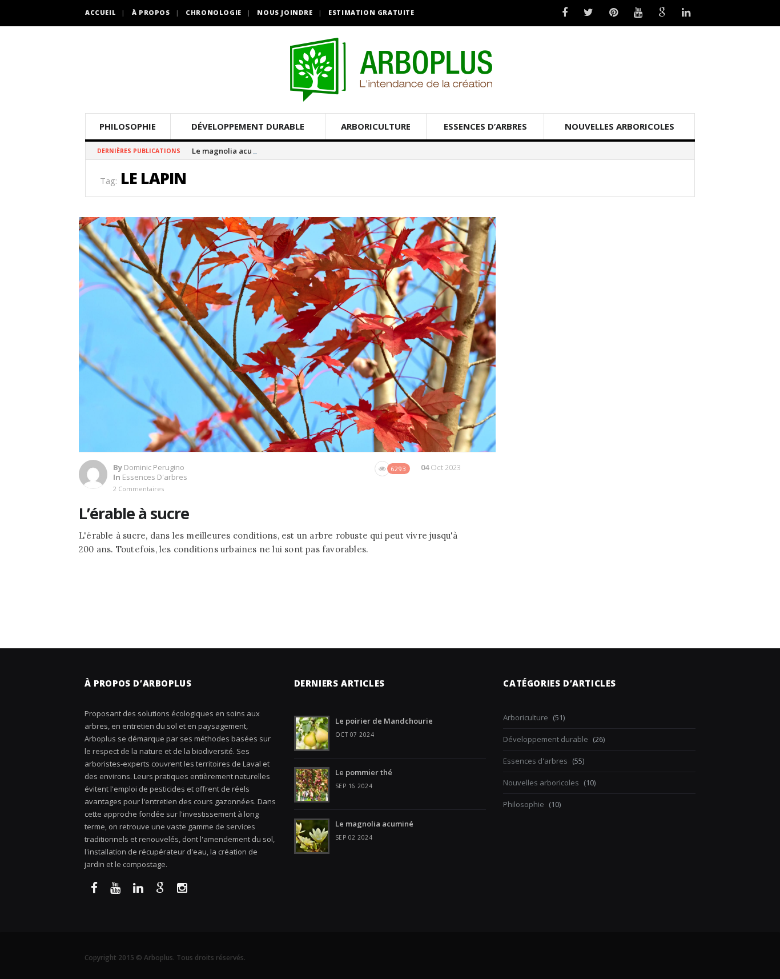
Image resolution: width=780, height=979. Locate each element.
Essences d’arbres (485, 126)
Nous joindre (284, 12)
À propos (151, 12)
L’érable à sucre (134, 513)
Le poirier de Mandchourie (384, 721)
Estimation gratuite (371, 12)
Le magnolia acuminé (231, 151)
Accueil (100, 12)
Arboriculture (376, 126)
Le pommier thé (363, 772)
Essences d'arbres (154, 477)
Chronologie (214, 12)
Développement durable (247, 126)
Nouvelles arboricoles (619, 126)
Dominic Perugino (154, 467)
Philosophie (127, 126)
